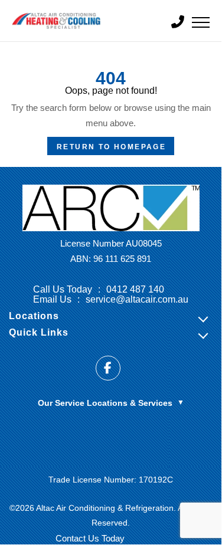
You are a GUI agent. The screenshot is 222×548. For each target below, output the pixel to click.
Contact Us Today (90, 538)
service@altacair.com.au (137, 299)
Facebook (108, 368)
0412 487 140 (135, 289)
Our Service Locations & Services (111, 403)
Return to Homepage (111, 147)
